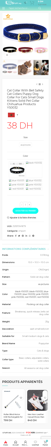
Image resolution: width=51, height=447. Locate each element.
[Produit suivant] (42, 84)
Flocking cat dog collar (38, 304)
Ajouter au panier (25, 211)
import (22, 231)
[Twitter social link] (19, 236)
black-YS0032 (36, 291)
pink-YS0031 (42, 294)
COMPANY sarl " (37, 433)
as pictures (43, 284)
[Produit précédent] (36, 84)
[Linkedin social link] (26, 236)
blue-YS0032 (29, 294)
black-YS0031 (21, 291)
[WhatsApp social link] (29, 236)
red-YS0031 (30, 297)
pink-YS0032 (17, 297)
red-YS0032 (43, 297)
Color (25, 156)
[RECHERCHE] (40, 8)
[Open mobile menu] (3, 8)
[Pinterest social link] (23, 236)
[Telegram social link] (33, 236)
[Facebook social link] (15, 236)
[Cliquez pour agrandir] (7, 55)
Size (26, 137)
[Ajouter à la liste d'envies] (20, 397)
